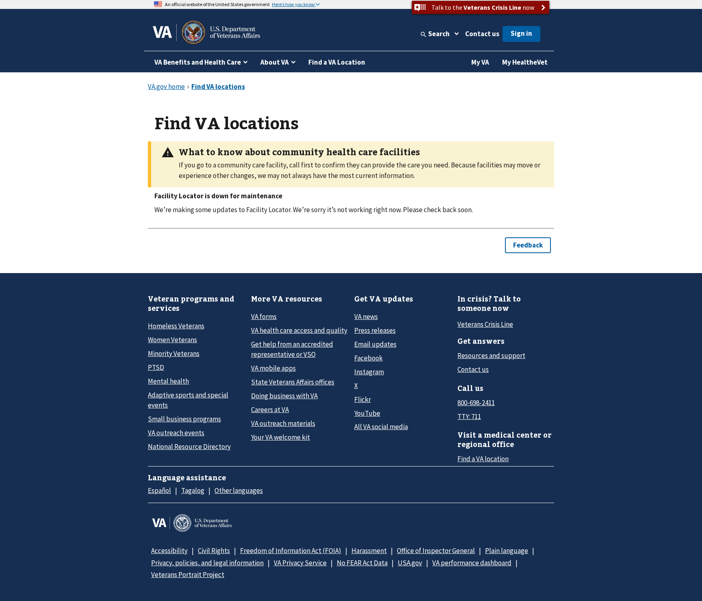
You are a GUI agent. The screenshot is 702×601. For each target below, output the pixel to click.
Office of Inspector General (436, 550)
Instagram (369, 371)
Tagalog (192, 490)
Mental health (168, 381)
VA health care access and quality (299, 330)
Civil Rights (214, 550)
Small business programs (184, 418)
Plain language (506, 550)
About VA (274, 62)
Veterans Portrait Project (187, 574)
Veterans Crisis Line (485, 324)
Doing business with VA (284, 395)
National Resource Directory (189, 446)
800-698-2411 (476, 402)
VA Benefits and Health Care (197, 62)
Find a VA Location (336, 62)
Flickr (362, 399)
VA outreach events (176, 432)
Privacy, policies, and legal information (207, 562)
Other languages (238, 490)
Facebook (368, 358)
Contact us (482, 33)
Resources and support (491, 355)
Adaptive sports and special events (188, 400)
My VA (480, 62)
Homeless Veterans (176, 325)
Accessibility (169, 550)
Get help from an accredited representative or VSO (292, 349)
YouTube (367, 413)
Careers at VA (270, 409)
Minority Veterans (173, 353)
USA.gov (410, 562)
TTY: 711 (469, 416)
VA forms (264, 316)
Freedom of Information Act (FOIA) (290, 550)
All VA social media (381, 426)
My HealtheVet (525, 62)
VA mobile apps (273, 368)
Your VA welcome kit (280, 437)
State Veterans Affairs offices (292, 382)
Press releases (375, 330)
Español (159, 490)
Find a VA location (483, 458)
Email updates (375, 344)
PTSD (156, 367)
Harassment (369, 550)
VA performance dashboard (471, 562)
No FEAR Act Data (362, 562)
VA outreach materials (283, 423)
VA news (366, 316)
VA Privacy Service (300, 562)
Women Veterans (172, 339)
